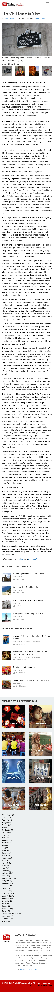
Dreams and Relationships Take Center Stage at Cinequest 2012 (30, 653)
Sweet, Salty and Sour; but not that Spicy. (31, 680)
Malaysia (13, 778)
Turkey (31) (6, 911)
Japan (40, 778)
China (13, 723)
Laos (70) (5, 868)
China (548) (6, 833)
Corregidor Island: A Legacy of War (28, 613)
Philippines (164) (8, 893)
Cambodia (13, 805)
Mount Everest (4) (8, 883)
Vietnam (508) (7, 919)
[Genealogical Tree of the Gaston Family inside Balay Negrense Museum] (47, 71)
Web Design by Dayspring (41, 986)
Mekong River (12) (9, 878)
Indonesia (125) (7, 843)
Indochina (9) (7, 840)
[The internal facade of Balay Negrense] (20, 71)
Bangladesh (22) (8, 823)
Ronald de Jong (21, 673)
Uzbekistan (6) (7, 916)
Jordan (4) (6, 855)
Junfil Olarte (9, 19)
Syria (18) (5, 903)
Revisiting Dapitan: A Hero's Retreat (28, 574)
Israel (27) (5, 850)
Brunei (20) (6, 828)
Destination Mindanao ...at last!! (27, 667)
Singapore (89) (7, 898)
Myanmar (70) (7, 886)
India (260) (6, 838)
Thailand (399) (7, 909)
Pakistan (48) (7, 891)
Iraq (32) (5, 848)
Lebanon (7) (6, 871)
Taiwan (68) (6, 906)
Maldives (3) (6, 876)
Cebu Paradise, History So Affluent (28, 600)
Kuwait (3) (5, 866)
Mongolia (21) (7, 881)
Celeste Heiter (21, 660)
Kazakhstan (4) (7, 858)
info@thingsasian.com (28, 969)
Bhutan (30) (6, 825)
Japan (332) (6, 853)
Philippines (40, 19)
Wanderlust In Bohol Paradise (26, 587)
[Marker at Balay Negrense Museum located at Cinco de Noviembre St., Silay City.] (7, 71)
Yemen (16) (6, 921)
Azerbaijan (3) (7, 820)
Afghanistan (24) (8, 815)
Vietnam (27, 642)
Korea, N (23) (7, 860)
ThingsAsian (14, 4)
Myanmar (36, 642)
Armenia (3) (6, 817)
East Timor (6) (7, 835)
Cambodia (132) (7, 830)
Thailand (40, 805)
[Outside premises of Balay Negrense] (34, 71)
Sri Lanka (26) (7, 901)
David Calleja (20, 644)
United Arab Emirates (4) (11, 914)
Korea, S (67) (6, 863)
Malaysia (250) (7, 873)
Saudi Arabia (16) (8, 896)
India (41, 750)
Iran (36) (5, 845)
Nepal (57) (6, 888)
